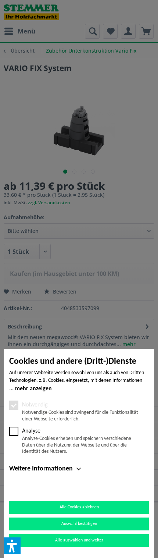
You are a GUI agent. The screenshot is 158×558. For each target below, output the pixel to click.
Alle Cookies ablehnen (79, 507)
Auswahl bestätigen (79, 524)
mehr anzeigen (33, 389)
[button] (12, 545)
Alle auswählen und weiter (79, 540)
